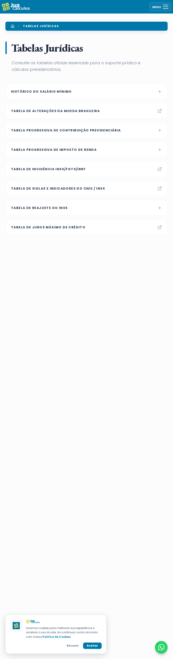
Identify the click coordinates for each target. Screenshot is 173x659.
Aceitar (92, 646)
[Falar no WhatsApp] (161, 647)
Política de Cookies (57, 637)
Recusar (73, 646)
